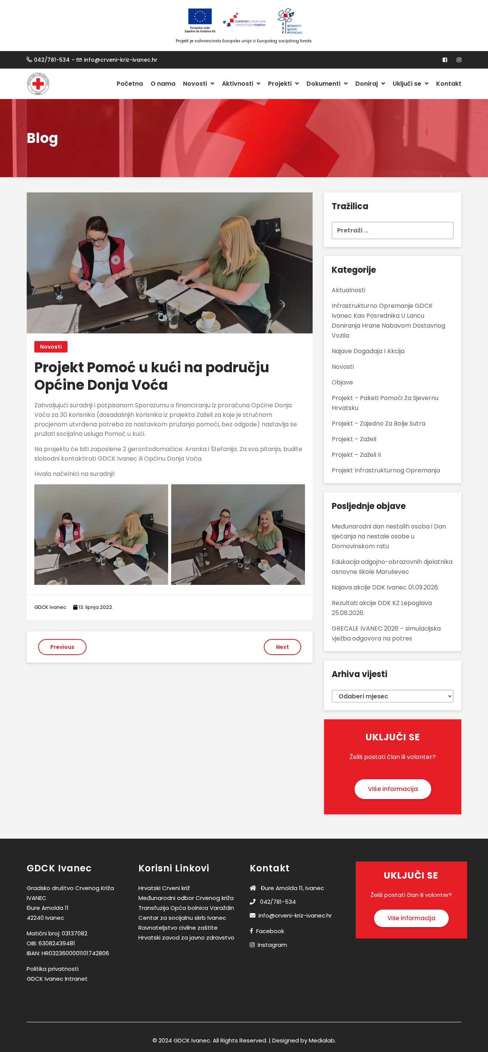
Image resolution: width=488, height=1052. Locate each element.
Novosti (196, 83)
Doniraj (367, 83)
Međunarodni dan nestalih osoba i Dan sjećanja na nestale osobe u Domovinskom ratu (389, 536)
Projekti (280, 83)
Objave (342, 382)
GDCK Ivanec (50, 607)
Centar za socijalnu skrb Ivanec (182, 918)
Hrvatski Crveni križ (164, 888)
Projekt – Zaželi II (356, 454)
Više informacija (393, 789)
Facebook (270, 931)
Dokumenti (324, 83)
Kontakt (448, 83)
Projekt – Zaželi (354, 439)
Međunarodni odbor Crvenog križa (186, 898)
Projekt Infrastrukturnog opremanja (386, 470)
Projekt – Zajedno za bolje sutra (378, 423)
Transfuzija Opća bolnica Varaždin (186, 908)
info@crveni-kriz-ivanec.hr (120, 60)
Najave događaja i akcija (368, 351)
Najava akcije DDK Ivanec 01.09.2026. (385, 587)
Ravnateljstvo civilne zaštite (178, 928)
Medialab (322, 1040)
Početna (130, 83)
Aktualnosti (348, 290)
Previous (62, 647)
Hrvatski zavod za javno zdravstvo (186, 938)
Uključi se (408, 83)
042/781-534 (52, 60)
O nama (163, 83)
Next (282, 647)
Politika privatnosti (53, 969)
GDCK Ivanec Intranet (57, 979)
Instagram (272, 945)
